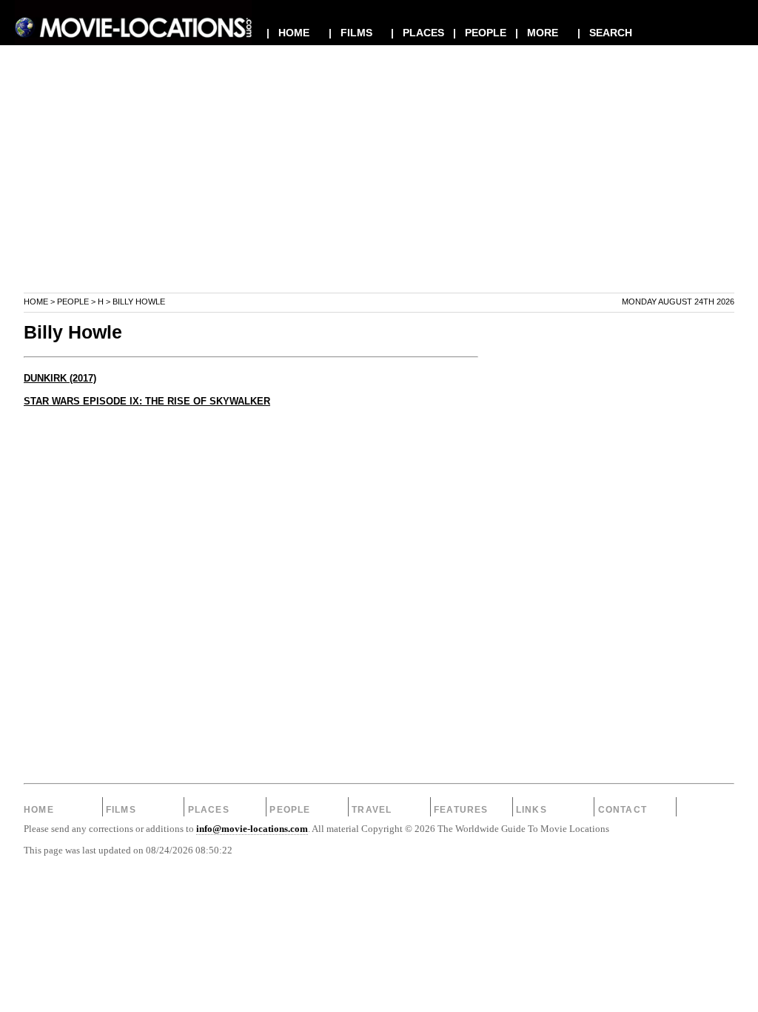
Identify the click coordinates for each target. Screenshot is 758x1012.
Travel (372, 810)
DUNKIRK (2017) (60, 378)
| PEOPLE (479, 33)
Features (461, 810)
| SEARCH (604, 33)
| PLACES (417, 33)
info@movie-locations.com (252, 829)
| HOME (287, 33)
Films (121, 810)
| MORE (536, 33)
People (73, 301)
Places (208, 810)
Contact (622, 810)
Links (531, 810)
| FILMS (350, 33)
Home (36, 301)
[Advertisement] (379, 188)
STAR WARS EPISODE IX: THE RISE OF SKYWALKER (147, 401)
